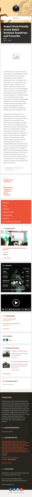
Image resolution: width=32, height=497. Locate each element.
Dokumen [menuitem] (6, 209)
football (7, 170)
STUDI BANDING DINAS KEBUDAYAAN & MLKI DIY (15, 249)
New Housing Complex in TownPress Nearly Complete (8, 191)
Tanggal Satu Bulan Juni (8, 181)
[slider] (14, 309)
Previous (6, 178)
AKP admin (16, 168)
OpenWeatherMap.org (17, 289)
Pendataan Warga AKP (9, 319)
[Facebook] (10, 489)
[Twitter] (17, 489)
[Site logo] (16, 13)
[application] (16, 302)
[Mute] (26, 309)
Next (4, 185)
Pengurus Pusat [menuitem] (8, 212)
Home (5, 40)
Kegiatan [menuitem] (6, 218)
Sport (21, 168)
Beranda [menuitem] (6, 203)
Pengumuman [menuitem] (7, 215)
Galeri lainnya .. (7, 258)
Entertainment (16, 370)
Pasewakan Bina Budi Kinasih (19, 361)
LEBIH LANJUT (6, 328)
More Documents (6, 463)
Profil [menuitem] (5, 206)
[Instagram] (14, 489)
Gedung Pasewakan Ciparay (19, 351)
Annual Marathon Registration (12, 323)
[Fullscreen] (29, 309)
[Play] (3, 309)
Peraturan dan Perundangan (10, 457)
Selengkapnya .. (7, 373)
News (9, 40)
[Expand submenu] (28, 206)
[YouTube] (21, 489)
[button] (16, 302)
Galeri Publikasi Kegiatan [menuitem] (12, 222)
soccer (12, 170)
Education (15, 357)
